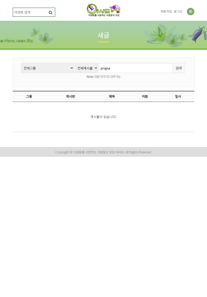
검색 (178, 67)
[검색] (50, 12)
